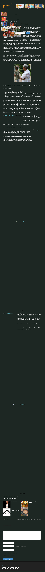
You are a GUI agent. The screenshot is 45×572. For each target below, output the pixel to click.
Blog (12, 37)
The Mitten (20, 8)
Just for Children (24, 24)
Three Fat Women (29, 8)
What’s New (5, 27)
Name (17, 542)
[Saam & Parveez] (22, 73)
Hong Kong (6, 519)
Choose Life (39, 8)
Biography (5, 17)
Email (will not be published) (20, 546)
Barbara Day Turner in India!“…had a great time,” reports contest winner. (29, 519)
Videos (22, 29)
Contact (5, 37)
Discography (16, 19)
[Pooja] (22, 264)
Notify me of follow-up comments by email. (11, 553)
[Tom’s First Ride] (22, 447)
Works (15, 14)
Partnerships (12, 27)
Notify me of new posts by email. (9, 555)
